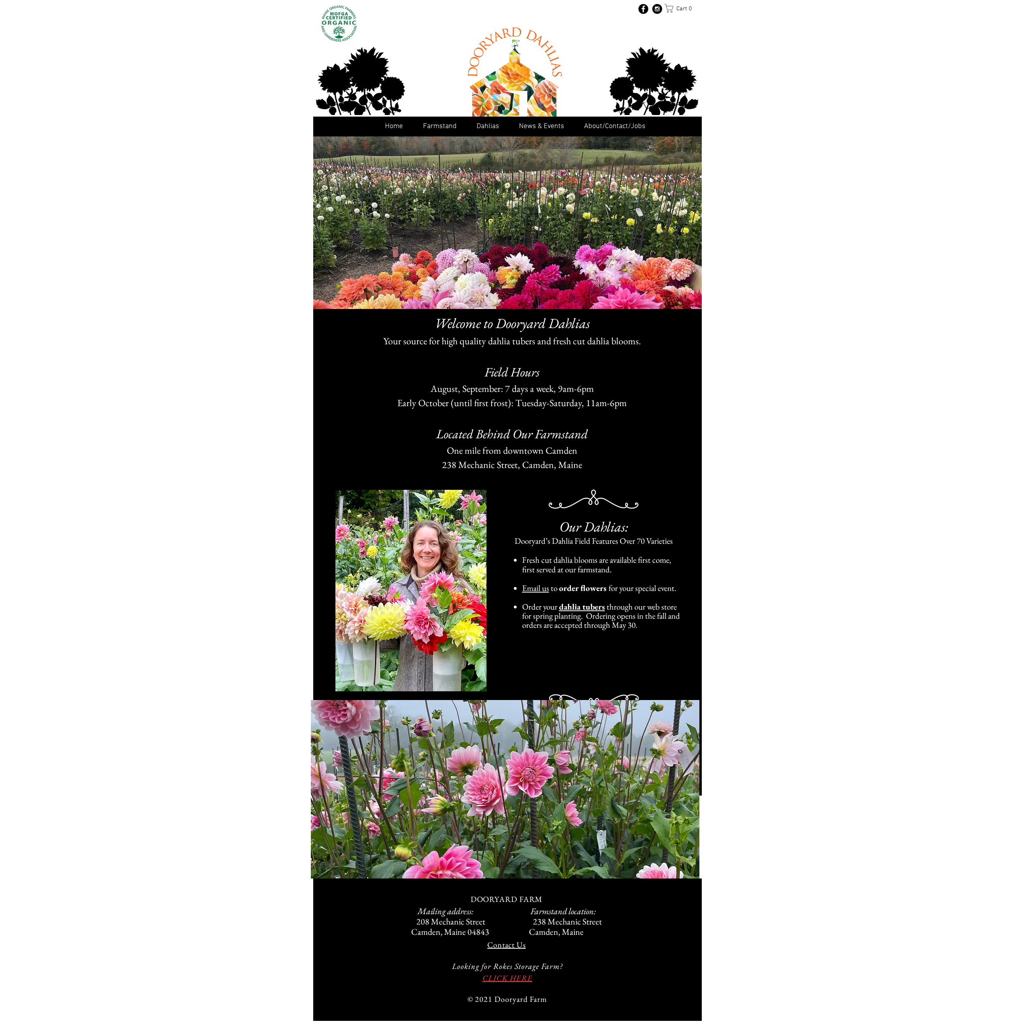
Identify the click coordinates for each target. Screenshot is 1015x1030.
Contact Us (506, 945)
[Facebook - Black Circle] (643, 9)
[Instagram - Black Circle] (657, 9)
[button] (681, 8)
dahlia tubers (582, 606)
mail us (538, 588)
